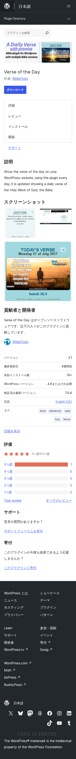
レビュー (14, 116)
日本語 (18, 703)
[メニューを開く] (69, 6)
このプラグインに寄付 (20, 568)
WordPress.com (18, 663)
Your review (12, 500)
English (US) (64, 401)
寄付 (45, 642)
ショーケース (50, 593)
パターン (46, 615)
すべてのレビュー (59, 500)
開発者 (9, 642)
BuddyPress (15, 685)
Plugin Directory (15, 18)
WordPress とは (16, 593)
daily (67, 410)
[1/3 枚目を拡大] (31, 214)
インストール (18, 126)
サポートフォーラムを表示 (23, 531)
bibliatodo (55, 410)
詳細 (11, 105)
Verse (66, 419)
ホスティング (14, 607)
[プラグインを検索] (47, 33)
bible (43, 410)
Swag (46, 650)
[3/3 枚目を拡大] (66, 246)
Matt (9, 670)
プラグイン (48, 607)
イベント (46, 635)
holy (57, 419)
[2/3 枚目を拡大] (66, 214)
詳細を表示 (12, 431)
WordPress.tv (16, 650)
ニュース (10, 600)
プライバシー (14, 615)
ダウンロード (15, 89)
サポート (14, 148)
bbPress (12, 677)
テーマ (45, 600)
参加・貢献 (48, 628)
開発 (11, 137)
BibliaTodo (20, 79)
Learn (8, 628)
